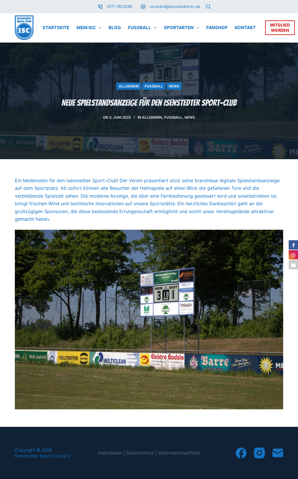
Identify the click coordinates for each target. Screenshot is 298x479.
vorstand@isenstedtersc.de (175, 6)
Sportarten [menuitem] (179, 27)
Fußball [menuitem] (139, 27)
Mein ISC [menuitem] (86, 27)
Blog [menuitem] (115, 27)
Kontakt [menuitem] (245, 27)
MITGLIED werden (280, 27)
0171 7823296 (119, 6)
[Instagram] (259, 453)
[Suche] (208, 6)
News (174, 86)
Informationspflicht (179, 453)
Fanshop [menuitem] (217, 27)
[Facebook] (241, 453)
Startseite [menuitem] (55, 27)
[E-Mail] (277, 453)
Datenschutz (140, 453)
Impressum (110, 453)
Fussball (154, 86)
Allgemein (129, 86)
